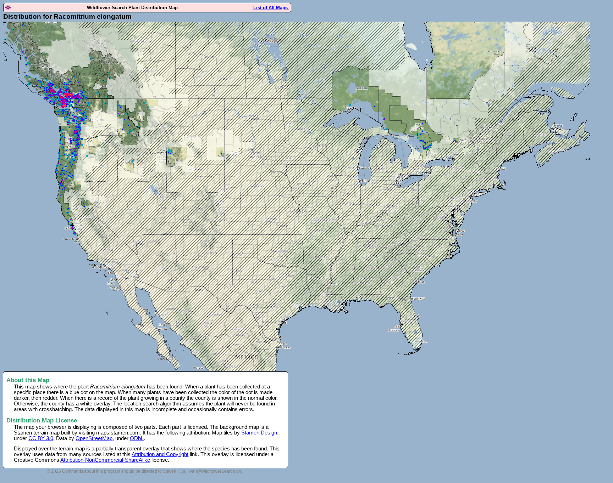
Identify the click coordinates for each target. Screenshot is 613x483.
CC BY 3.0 (40, 438)
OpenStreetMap (94, 438)
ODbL (137, 438)
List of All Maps (271, 7)
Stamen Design (259, 433)
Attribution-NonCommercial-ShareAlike (105, 460)
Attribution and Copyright (160, 454)
